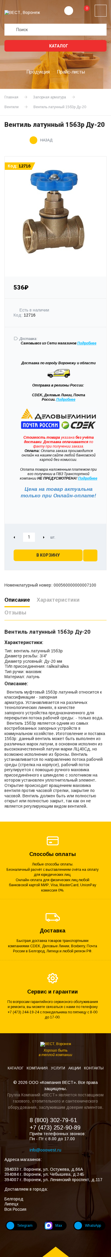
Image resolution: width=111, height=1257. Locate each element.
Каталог (58, 46)
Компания (38, 1068)
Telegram (25, 1226)
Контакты (94, 1068)
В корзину (48, 555)
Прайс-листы (71, 71)
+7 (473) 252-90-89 (55, 1127)
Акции (75, 1068)
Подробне (85, 343)
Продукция (38, 71)
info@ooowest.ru (45, 1150)
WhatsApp (93, 1226)
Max (58, 1226)
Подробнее (65, 399)
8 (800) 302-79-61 (53, 1120)
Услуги (58, 1068)
